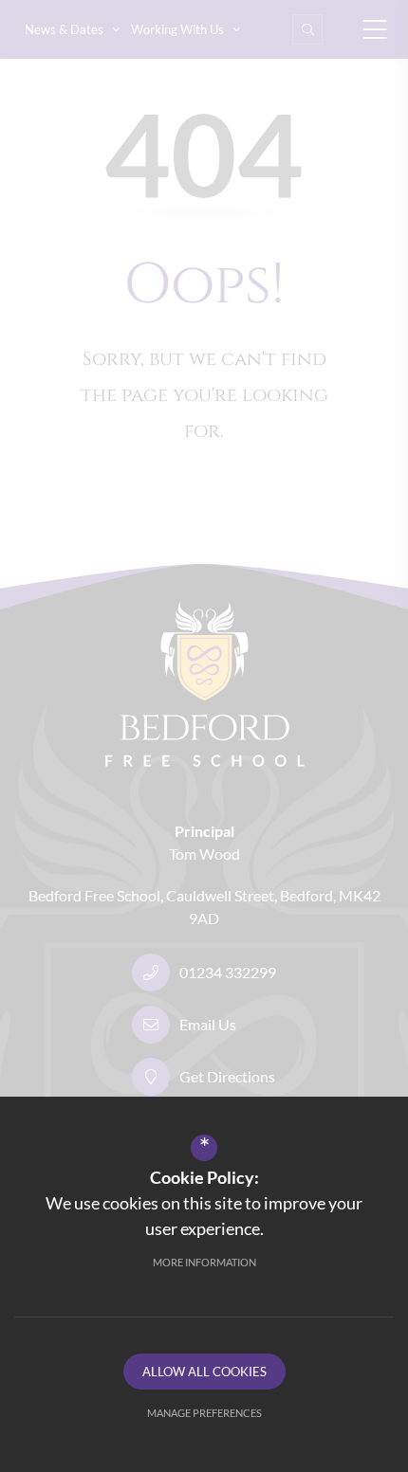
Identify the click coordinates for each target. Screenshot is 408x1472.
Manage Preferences (204, 1413)
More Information (204, 1262)
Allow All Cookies (204, 1371)
